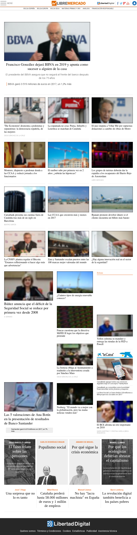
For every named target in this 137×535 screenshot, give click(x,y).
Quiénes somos (28, 531)
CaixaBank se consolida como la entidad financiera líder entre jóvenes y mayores (113, 388)
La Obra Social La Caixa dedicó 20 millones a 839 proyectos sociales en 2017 (114, 393)
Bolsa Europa (42, 8)
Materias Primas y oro (71, 8)
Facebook (117, 3)
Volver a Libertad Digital (105, 3)
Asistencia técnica (107, 531)
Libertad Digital (68, 524)
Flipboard (124, 3)
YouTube (128, 3)
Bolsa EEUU (55, 8)
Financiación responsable (102, 8)
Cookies (67, 531)
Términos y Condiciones (49, 531)
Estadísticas (78, 531)
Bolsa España (29, 8)
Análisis (86, 8)
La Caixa (115, 355)
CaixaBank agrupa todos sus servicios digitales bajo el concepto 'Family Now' (112, 383)
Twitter (121, 3)
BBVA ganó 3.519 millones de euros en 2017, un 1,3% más (39, 84)
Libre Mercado (68, 3)
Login (134, 3)
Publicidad (92, 531)
